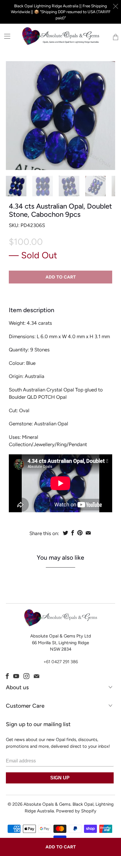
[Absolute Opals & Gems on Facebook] (7, 676)
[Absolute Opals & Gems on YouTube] (16, 676)
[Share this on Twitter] (65, 532)
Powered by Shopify (76, 811)
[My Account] (5, 36)
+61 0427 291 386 (60, 661)
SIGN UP (60, 777)
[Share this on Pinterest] (79, 532)
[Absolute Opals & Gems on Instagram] (26, 676)
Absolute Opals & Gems (46, 804)
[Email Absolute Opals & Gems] (36, 676)
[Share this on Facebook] (72, 532)
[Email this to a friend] (88, 532)
